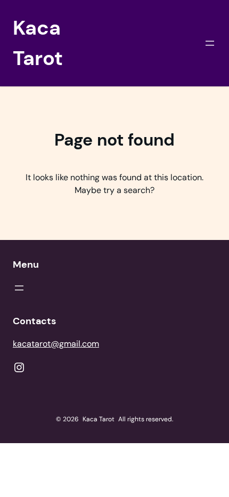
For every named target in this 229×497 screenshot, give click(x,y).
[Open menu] (209, 43)
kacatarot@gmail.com (56, 343)
